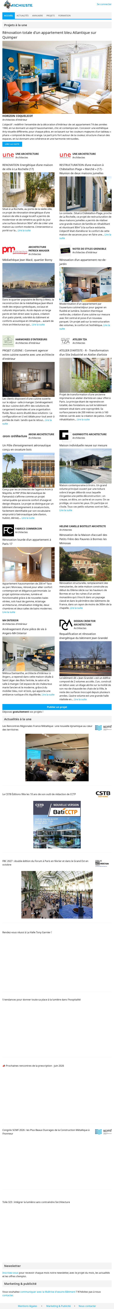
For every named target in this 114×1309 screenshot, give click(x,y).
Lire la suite (12, 144)
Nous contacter (87, 1306)
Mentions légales (27, 1306)
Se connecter (104, 4)
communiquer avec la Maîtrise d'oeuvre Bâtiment (47, 1291)
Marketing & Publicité (58, 1306)
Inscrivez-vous (10, 1272)
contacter (7, 1295)
